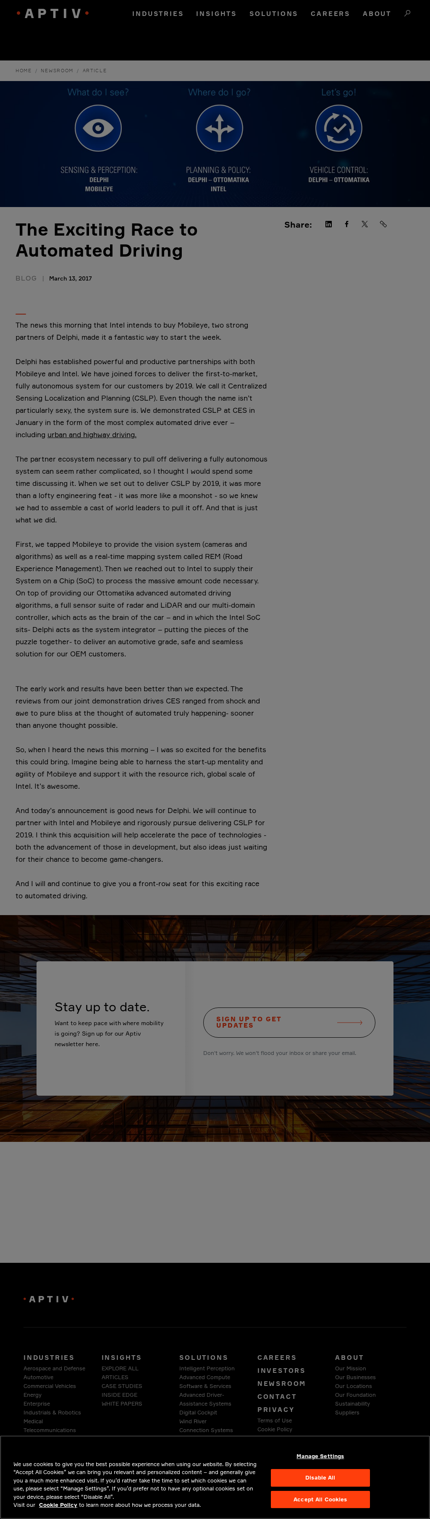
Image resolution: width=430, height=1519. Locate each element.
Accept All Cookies (320, 1499)
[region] (215, 1477)
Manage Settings (320, 1456)
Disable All (320, 1477)
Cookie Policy (58, 1504)
